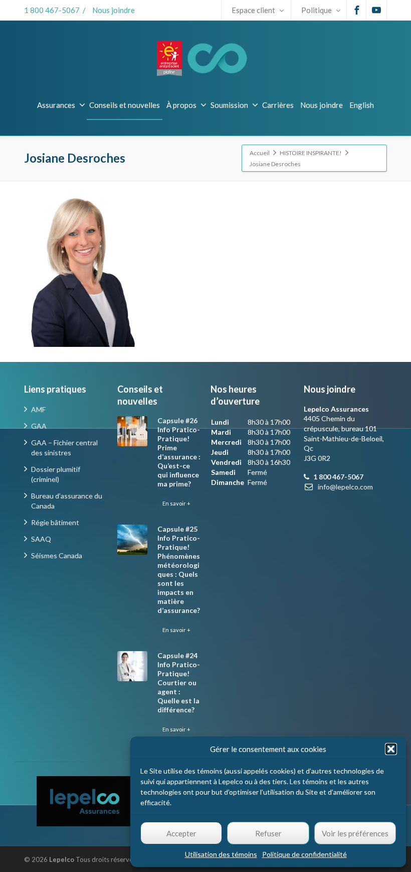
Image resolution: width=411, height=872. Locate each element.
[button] (391, 749)
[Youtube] (376, 10)
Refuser (268, 833)
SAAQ (41, 539)
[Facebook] (357, 10)
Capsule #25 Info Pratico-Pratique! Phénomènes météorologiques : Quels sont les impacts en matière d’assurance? (178, 569)
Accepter (181, 833)
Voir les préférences (355, 833)
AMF (38, 409)
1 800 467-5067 (52, 10)
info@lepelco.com (345, 486)
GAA (39, 426)
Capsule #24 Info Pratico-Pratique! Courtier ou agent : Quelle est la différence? (178, 682)
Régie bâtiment (55, 522)
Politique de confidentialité (304, 854)
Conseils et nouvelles (124, 104)
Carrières (278, 104)
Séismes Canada (56, 555)
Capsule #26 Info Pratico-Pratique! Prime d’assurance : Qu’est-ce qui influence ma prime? (178, 452)
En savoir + (176, 503)
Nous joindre (113, 10)
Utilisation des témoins (221, 854)
